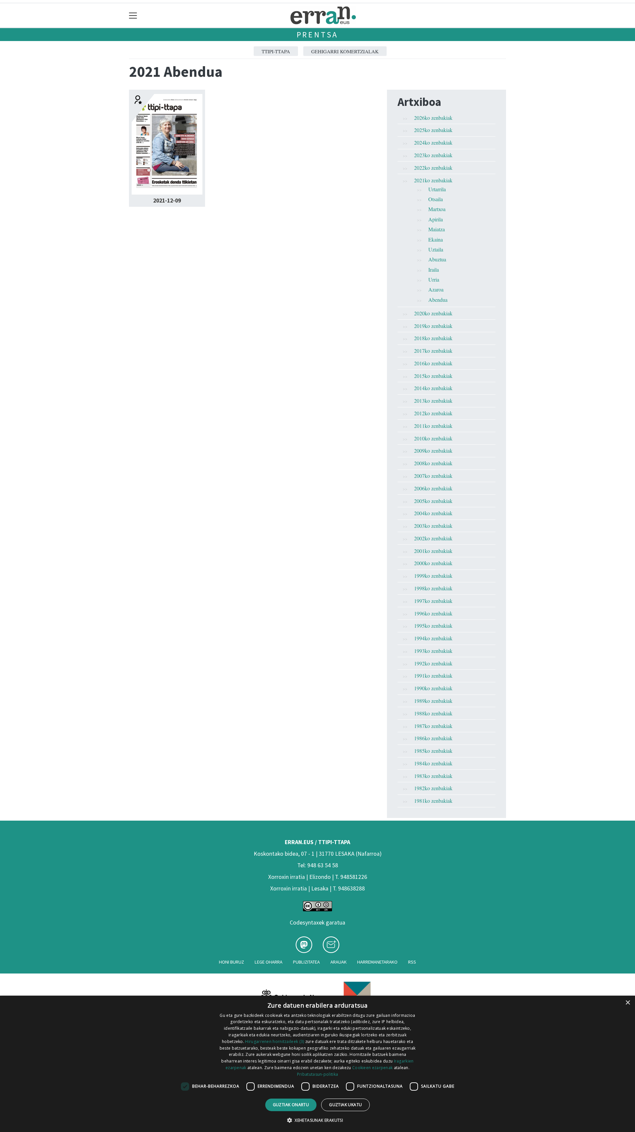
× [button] (627, 1002)
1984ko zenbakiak (433, 763)
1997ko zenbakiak (433, 600)
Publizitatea (306, 962)
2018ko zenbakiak (433, 338)
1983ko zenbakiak (433, 775)
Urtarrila (437, 189)
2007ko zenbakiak (433, 475)
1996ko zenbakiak (433, 613)
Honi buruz (231, 962)
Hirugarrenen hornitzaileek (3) (274, 1041)
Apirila (435, 219)
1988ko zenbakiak (433, 713)
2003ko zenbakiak (433, 525)
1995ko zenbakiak (433, 625)
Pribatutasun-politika (317, 1074)
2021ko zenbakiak (433, 180)
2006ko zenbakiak (433, 488)
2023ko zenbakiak (433, 155)
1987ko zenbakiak (433, 725)
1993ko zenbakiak (433, 650)
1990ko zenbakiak (433, 688)
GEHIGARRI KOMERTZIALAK (345, 51)
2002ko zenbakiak (433, 538)
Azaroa (436, 289)
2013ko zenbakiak (433, 400)
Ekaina (435, 239)
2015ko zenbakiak (433, 375)
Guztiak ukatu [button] (345, 1105)
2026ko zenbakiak (433, 117)
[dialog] (317, 1064)
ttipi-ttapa (276, 51)
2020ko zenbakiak (433, 313)
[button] (317, 1120)
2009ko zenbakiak (433, 450)
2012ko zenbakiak (433, 413)
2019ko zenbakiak (433, 325)
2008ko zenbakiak (433, 463)
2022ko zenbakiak (433, 167)
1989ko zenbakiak (433, 700)
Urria (433, 279)
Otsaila (435, 199)
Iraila (433, 269)
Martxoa (436, 208)
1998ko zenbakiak (433, 588)
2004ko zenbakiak (433, 513)
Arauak (338, 962)
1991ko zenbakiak (433, 675)
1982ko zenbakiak (433, 788)
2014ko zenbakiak (433, 388)
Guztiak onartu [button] (291, 1105)
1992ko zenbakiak (433, 663)
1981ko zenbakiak (433, 800)
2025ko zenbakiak (433, 129)
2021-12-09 (167, 200)
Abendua (437, 299)
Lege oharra (268, 962)
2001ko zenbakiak (433, 550)
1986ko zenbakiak (433, 738)
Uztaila (435, 249)
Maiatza (436, 229)
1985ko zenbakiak (433, 750)
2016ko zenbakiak (433, 363)
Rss (412, 962)
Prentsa (318, 34)
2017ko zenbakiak (433, 350)
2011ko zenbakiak (433, 425)
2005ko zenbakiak (433, 500)
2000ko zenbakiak (433, 563)
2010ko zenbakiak (433, 438)
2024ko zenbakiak (433, 142)
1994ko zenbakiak (433, 638)
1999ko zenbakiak (433, 575)
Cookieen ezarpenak (372, 1067)
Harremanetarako (377, 962)
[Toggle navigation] (133, 15)
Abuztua (437, 259)
